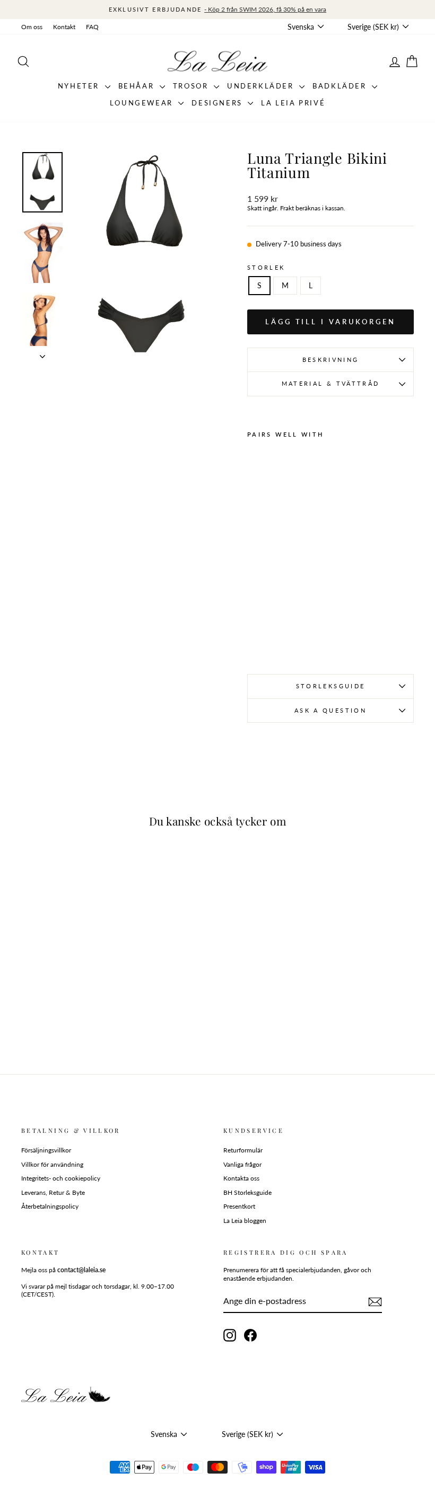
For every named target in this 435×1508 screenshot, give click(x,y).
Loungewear (143, 103)
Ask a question (330, 710)
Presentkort (239, 1206)
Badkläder (340, 86)
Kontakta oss (241, 1178)
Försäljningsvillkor (46, 1150)
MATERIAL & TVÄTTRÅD (331, 383)
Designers (218, 103)
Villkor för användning (52, 1164)
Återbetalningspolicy (50, 1206)
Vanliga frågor (242, 1164)
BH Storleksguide (247, 1192)
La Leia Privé (293, 103)
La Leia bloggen (244, 1221)
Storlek (266, 267)
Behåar (137, 86)
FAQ (92, 27)
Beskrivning (330, 359)
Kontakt (64, 27)
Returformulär (243, 1150)
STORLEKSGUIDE (331, 685)
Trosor (192, 86)
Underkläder (262, 86)
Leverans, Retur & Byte (53, 1192)
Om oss (31, 27)
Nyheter (80, 86)
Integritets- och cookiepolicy (60, 1178)
